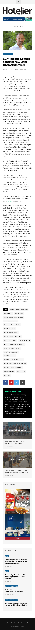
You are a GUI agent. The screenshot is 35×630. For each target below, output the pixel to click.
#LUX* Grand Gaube (10, 340)
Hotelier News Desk (20, 69)
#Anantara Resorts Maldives (19, 309)
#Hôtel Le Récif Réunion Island (13, 317)
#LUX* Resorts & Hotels (11, 352)
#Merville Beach (9, 371)
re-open (10, 201)
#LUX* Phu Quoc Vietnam (12, 348)
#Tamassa (7, 375)
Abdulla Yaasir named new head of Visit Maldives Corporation (17, 591)
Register (23, 622)
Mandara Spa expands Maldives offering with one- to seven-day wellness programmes (16, 561)
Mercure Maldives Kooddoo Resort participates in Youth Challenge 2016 (16, 471)
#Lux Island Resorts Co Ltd (12, 325)
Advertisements (8, 622)
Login (29, 622)
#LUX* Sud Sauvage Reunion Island (15, 363)
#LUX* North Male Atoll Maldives (14, 344)
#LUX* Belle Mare (9, 329)
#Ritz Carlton (21, 371)
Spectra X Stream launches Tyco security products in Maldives (15, 442)
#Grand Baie (19, 313)
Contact (16, 622)
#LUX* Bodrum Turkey (11, 332)
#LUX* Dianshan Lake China (12, 336)
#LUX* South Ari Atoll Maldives (13, 360)
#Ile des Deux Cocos (10, 321)
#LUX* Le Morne (24, 340)
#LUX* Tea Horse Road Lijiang (13, 367)
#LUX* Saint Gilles (9, 356)
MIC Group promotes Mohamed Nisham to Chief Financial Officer (16, 604)
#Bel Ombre (8, 313)
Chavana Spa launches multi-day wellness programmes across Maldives (16, 576)
